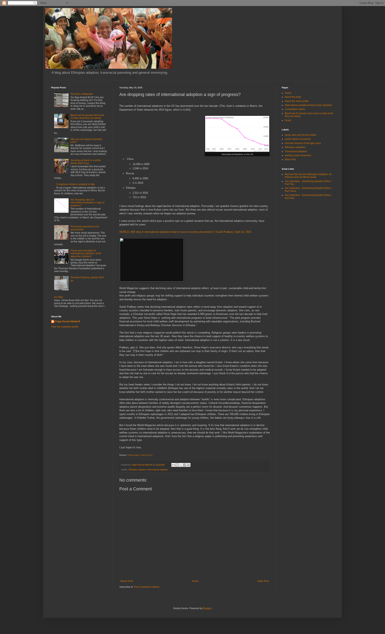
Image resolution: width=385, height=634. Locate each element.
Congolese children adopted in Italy (75, 184)
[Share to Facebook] (185, 465)
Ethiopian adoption (137, 469)
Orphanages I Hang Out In (140, 455)
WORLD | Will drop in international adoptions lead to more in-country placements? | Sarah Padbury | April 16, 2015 (185, 231)
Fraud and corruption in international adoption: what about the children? (86, 253)
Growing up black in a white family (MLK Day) (86, 161)
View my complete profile (64, 326)
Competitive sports (295, 109)
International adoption (157, 469)
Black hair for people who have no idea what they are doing (87, 116)
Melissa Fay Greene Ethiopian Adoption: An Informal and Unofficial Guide (308, 175)
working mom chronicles (298, 155)
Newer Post (126, 581)
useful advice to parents (298, 139)
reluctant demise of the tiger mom (303, 143)
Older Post (263, 581)
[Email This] (173, 465)
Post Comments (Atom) (146, 587)
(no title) (58, 297)
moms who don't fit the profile (300, 135)
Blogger (207, 608)
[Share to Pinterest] (188, 465)
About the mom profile (297, 101)
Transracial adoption (296, 151)
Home (195, 581)
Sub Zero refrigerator (82, 94)
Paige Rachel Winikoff (67, 321)
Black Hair (290, 159)
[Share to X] (181, 465)
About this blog (293, 97)
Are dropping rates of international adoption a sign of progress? (87, 202)
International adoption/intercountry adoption (308, 105)
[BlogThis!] (177, 465)
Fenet (288, 120)
